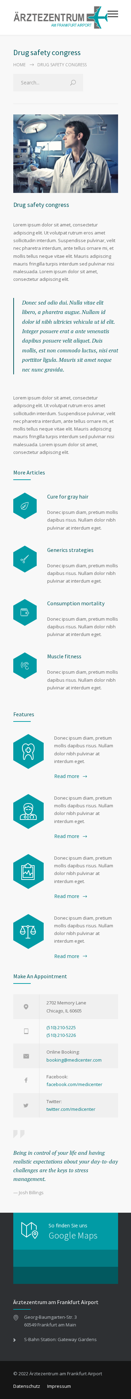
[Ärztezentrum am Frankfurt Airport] (60, 17)
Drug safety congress (41, 205)
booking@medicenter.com (74, 1060)
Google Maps (73, 1235)
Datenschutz (26, 1386)
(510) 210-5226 (61, 1035)
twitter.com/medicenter (70, 1109)
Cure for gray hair (67, 496)
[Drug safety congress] (65, 153)
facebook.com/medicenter (74, 1084)
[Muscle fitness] (25, 666)
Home (19, 65)
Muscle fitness (64, 656)
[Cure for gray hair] (25, 506)
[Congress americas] (28, 871)
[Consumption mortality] (25, 612)
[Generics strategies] (25, 559)
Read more (66, 776)
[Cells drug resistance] (28, 811)
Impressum (59, 1386)
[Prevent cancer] (28, 931)
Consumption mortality (75, 603)
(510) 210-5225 (61, 1027)
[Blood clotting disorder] (28, 751)
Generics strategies (70, 549)
